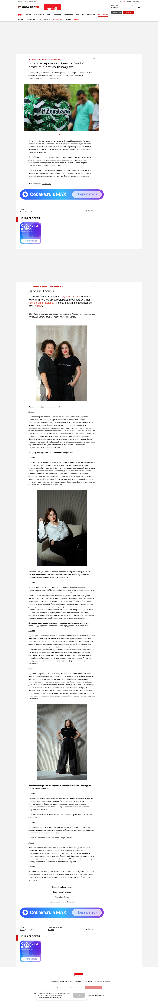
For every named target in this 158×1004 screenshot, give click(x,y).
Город (28, 15)
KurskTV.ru (46, 184)
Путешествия (30, 19)
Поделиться (56, 59)
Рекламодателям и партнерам (61, 981)
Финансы (67, 19)
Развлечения (39, 15)
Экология (80, 15)
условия (40, 995)
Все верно (128, 12)
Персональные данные (102, 981)
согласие (51, 995)
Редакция (78, 981)
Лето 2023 (51, 930)
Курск (121, 1)
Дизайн (20, 19)
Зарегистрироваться (30, 1)
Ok (79, 995)
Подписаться (44, 59)
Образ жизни (103, 15)
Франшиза (88, 981)
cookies (58, 997)
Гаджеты (47, 19)
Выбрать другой (116, 12)
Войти (20, 1)
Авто (39, 19)
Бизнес (76, 19)
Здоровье (91, 15)
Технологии (57, 19)
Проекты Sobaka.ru (133, 1)
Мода (49, 15)
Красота (57, 15)
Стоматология (34, 287)
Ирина (22, 212)
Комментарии (90, 211)
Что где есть (68, 15)
